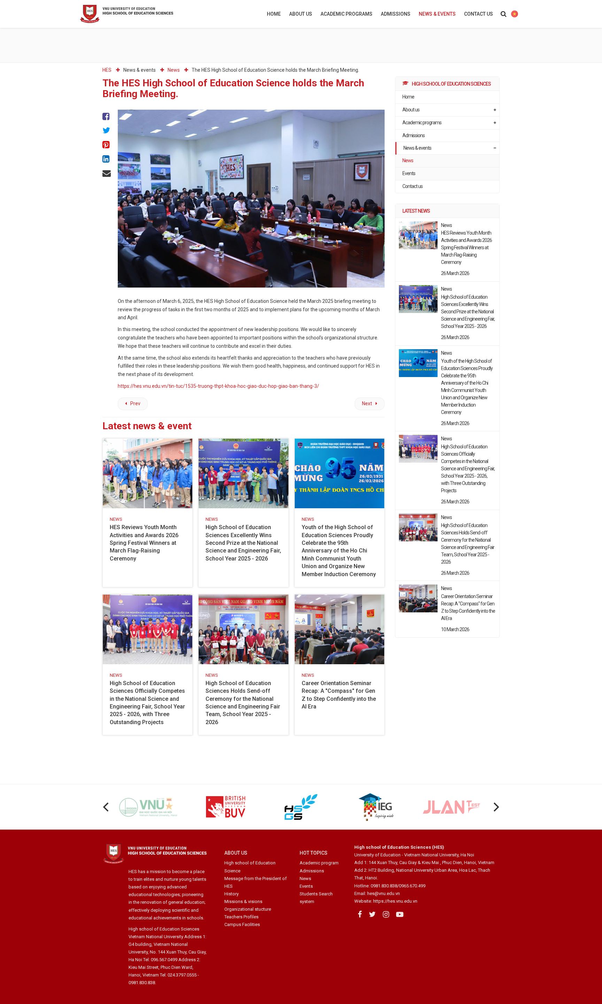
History (231, 893)
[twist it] (106, 131)
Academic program (319, 862)
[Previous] (106, 807)
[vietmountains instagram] (386, 914)
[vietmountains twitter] (372, 914)
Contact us (478, 14)
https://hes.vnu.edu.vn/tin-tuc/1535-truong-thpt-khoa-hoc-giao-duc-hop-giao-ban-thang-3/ (218, 386)
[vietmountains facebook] (359, 914)
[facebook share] (106, 117)
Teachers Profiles (241, 916)
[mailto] (106, 174)
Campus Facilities (242, 924)
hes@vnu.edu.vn (383, 893)
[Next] (495, 807)
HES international (514, 14)
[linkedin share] (106, 159)
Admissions (395, 14)
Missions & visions (243, 901)
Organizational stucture (247, 909)
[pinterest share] (106, 145)
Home (274, 14)
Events (408, 173)
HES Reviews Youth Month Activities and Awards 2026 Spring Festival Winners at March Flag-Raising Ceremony (144, 543)
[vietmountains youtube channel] (400, 914)
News (407, 160)
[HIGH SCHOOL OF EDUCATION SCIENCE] (144, 14)
